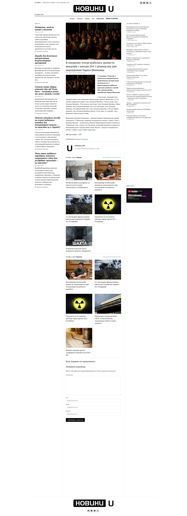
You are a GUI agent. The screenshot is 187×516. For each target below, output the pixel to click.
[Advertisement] (141, 153)
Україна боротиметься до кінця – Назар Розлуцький (137, 76)
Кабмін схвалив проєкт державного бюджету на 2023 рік (78, 352)
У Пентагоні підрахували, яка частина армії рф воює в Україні (138, 82)
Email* (67, 404)
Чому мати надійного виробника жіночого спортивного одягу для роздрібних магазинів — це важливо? (46, 158)
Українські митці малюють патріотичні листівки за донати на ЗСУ (139, 89)
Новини (72, 18)
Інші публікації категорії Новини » (112, 157)
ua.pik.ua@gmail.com (62, 2)
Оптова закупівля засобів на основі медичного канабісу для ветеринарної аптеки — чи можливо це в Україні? (47, 122)
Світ (93, 18)
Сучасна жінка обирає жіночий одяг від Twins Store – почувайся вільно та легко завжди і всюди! (47, 90)
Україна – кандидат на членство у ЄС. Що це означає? (138, 103)
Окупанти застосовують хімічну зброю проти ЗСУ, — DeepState (106, 219)
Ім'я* (67, 397)
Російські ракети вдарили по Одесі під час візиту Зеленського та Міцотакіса (78, 184)
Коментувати (69, 375)
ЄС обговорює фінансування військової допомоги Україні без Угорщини (78, 219)
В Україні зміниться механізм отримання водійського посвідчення (138, 116)
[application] (139, 195)
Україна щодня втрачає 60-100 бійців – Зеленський (138, 110)
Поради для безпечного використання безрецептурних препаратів (46, 59)
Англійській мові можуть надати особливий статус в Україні (137, 70)
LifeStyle (80, 18)
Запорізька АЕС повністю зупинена (138, 64)
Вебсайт (68, 411)
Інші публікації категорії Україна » (112, 256)
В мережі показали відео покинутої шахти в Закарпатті (78, 249)
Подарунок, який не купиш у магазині (44, 28)
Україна (87, 18)
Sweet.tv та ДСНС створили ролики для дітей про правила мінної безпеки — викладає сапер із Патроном (139, 96)
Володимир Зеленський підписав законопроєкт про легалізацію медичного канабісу (106, 186)
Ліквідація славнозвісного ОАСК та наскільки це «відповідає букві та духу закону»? (106, 319)
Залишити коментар (42, 51)
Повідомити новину (48, 2)
